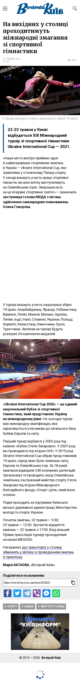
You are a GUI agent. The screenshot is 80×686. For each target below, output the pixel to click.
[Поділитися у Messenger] (46, 593)
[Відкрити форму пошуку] (75, 8)
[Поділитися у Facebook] (7, 593)
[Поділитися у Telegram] (27, 593)
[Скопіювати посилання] (73, 582)
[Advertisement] (40, 255)
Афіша (29, 606)
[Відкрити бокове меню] (5, 8)
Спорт (12, 606)
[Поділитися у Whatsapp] (56, 593)
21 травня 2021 (12, 59)
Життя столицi (52, 606)
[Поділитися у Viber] (37, 593)
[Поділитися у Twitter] (17, 593)
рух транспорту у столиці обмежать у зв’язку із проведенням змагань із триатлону (38, 552)
